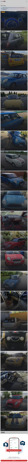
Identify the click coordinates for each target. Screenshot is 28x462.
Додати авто (14, 460)
